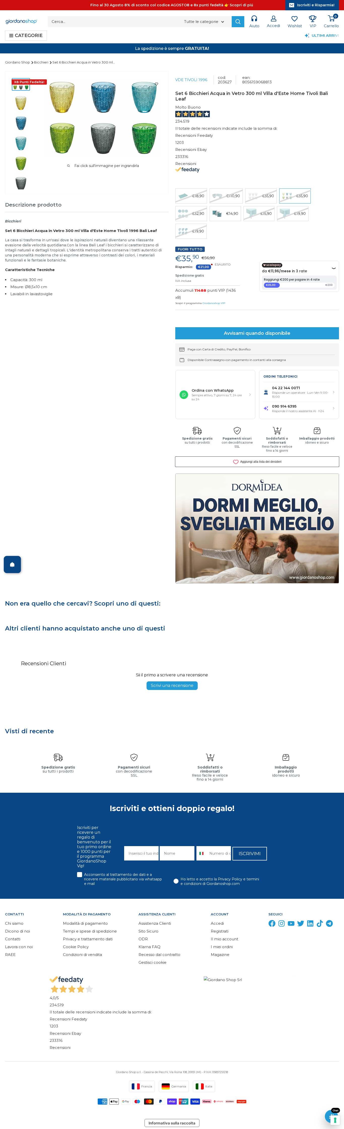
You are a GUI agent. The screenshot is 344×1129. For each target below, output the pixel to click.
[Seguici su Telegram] (329, 924)
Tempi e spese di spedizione (90, 931)
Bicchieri (41, 62)
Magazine (220, 954)
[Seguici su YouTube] (291, 924)
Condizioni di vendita (82, 954)
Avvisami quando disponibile (257, 333)
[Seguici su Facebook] (272, 924)
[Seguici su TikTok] (319, 924)
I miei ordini (222, 946)
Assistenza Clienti (155, 923)
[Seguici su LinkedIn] (310, 924)
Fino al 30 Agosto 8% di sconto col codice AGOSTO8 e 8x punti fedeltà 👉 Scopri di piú (171, 5)
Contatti (12, 939)
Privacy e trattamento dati (88, 939)
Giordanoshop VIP (213, 303)
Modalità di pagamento (85, 923)
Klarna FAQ (149, 946)
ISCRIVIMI (250, 853)
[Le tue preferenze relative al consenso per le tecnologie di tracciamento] (335, 1120)
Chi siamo (14, 923)
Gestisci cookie (152, 962)
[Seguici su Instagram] (281, 924)
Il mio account (224, 939)
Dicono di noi (17, 931)
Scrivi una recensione (172, 685)
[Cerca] (238, 21)
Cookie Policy (76, 946)
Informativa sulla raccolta (172, 1123)
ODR (143, 939)
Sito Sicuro (148, 931)
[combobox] (202, 853)
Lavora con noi (19, 946)
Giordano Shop (18, 62)
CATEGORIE (29, 35)
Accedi (217, 923)
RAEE (10, 954)
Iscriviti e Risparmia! (315, 5)
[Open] (12, 564)
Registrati (219, 931)
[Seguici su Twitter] (300, 924)
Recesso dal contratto (159, 954)
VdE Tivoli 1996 (191, 79)
